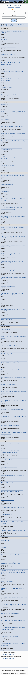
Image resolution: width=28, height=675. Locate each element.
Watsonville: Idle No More (7, 459)
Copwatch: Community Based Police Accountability (13, 141)
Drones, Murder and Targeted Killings (10, 613)
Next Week (17, 7)
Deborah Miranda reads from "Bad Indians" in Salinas (13, 377)
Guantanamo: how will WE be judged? (10, 370)
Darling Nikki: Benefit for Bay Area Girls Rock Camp (13, 530)
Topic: (14, 11)
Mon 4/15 (12, 24)
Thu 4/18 (3, 25)
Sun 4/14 (7, 24)
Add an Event (8, 8)
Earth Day (3, 547)
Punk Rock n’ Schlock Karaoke (8, 165)
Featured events (10, 654)
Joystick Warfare (5, 191)
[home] (12, 1)
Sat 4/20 (12, 25)
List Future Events (19, 8)
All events (3, 654)
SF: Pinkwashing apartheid (7, 354)
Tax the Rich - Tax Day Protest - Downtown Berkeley (13, 133)
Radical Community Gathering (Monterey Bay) (12, 71)
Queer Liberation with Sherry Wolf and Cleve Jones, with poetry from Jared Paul (13, 628)
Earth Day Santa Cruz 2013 (7, 581)
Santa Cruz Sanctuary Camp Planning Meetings (12, 270)
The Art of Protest (5, 104)
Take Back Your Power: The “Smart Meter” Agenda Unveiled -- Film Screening (13, 216)
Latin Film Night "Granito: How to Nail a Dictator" (12, 507)
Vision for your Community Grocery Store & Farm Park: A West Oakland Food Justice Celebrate (14, 361)
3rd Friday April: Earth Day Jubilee (9, 467)
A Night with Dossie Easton (7, 482)
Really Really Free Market (7, 40)
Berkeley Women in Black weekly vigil (10, 443)
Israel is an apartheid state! (7, 184)
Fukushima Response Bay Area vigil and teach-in (12, 475)
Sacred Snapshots (5, 540)
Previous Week (11, 7)
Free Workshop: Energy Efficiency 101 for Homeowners (14, 597)
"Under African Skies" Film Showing (9, 636)
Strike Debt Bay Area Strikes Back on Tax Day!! (12, 126)
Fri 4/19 (8, 25)
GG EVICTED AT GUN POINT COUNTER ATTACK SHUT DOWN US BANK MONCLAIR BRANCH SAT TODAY (13, 572)
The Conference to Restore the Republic (10, 554)
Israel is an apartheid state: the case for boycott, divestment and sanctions (12, 261)
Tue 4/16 (17, 24)
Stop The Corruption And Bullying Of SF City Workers (13, 112)
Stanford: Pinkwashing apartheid (8, 384)
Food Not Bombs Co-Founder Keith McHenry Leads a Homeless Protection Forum (13, 605)
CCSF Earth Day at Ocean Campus (9, 345)
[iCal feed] (1, 652)
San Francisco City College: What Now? (10, 425)
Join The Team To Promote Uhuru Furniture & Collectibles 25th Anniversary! (11, 208)
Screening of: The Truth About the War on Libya (12, 409)
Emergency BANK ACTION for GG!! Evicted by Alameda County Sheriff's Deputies (12, 451)
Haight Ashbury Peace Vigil (7, 500)
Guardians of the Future (6, 514)
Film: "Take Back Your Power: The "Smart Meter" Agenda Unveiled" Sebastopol (12, 293)
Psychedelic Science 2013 (7, 329)
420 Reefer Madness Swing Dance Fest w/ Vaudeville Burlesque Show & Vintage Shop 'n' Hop (13, 562)
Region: (14, 15)
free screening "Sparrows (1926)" (8, 95)
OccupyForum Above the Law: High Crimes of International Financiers (11, 148)
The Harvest (4, 302)
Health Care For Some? (6, 87)
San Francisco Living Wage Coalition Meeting (11, 254)
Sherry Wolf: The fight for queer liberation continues (13, 620)
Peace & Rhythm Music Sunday (8, 47)
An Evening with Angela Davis (8, 286)
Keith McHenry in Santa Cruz (8, 54)
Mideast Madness (5, 119)
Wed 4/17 (22, 24)
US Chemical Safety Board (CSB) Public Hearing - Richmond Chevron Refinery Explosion (12, 490)
